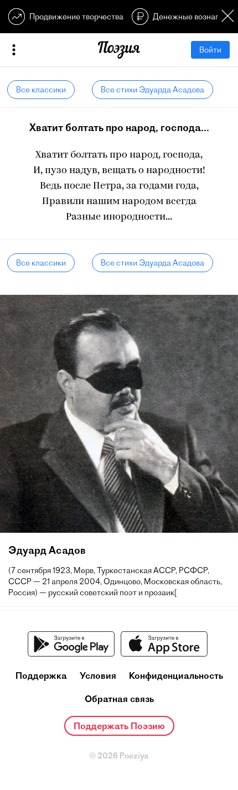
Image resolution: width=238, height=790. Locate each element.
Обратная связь (119, 698)
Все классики (41, 90)
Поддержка (41, 675)
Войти (210, 50)
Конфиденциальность (176, 675)
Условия (98, 675)
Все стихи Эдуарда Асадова (152, 90)
